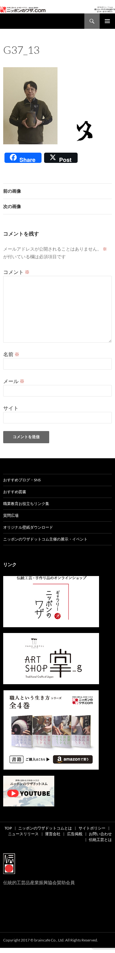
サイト (11, 408)
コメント (16, 272)
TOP (8, 828)
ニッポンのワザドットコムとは (45, 828)
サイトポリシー (92, 828)
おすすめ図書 (14, 491)
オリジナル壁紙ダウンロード (28, 527)
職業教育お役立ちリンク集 (26, 503)
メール (14, 381)
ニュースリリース (23, 833)
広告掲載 (74, 833)
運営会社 (52, 833)
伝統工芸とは (100, 839)
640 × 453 (41, 58)
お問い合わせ (100, 833)
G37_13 (59, 58)
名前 (11, 354)
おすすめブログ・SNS (22, 479)
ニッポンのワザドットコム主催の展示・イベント (45, 539)
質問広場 (11, 515)
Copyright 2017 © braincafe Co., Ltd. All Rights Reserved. (50, 940)
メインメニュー (107, 21)
